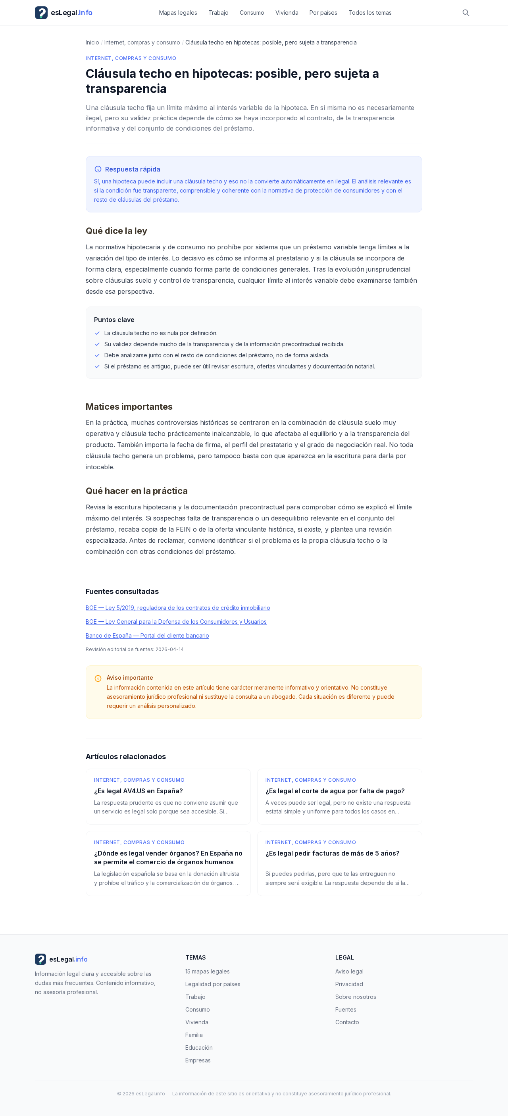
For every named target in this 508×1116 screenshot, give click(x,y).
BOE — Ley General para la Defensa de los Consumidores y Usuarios (176, 621)
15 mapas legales (207, 971)
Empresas (198, 1060)
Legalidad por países (213, 984)
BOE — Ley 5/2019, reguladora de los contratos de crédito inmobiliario (178, 607)
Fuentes (345, 1009)
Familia (194, 1034)
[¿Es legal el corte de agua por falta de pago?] (340, 797)
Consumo (252, 12)
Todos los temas (370, 12)
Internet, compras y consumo (131, 58)
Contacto (347, 1022)
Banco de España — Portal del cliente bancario (147, 635)
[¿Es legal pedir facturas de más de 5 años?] (340, 863)
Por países (323, 12)
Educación (199, 1047)
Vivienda (286, 12)
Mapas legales (178, 12)
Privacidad (349, 984)
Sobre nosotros (355, 996)
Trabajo (218, 12)
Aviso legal (349, 971)
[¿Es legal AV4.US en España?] (168, 797)
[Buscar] (466, 13)
